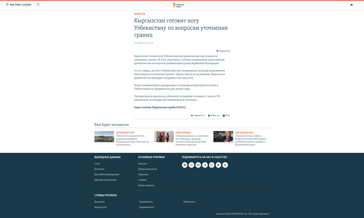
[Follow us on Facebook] (198, 165)
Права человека (183, 133)
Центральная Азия (125, 133)
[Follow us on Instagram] (191, 165)
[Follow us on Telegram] (205, 165)
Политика (143, 174)
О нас (97, 164)
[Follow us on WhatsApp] (211, 165)
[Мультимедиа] (352, 5)
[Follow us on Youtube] (184, 165)
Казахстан (99, 202)
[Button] (223, 51)
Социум (142, 180)
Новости (139, 14)
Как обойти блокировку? (106, 174)
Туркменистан (146, 207)
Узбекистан (189, 202)
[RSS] (225, 165)
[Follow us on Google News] (218, 165)
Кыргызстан (100, 207)
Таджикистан (146, 202)
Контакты (99, 169)
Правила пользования (105, 180)
